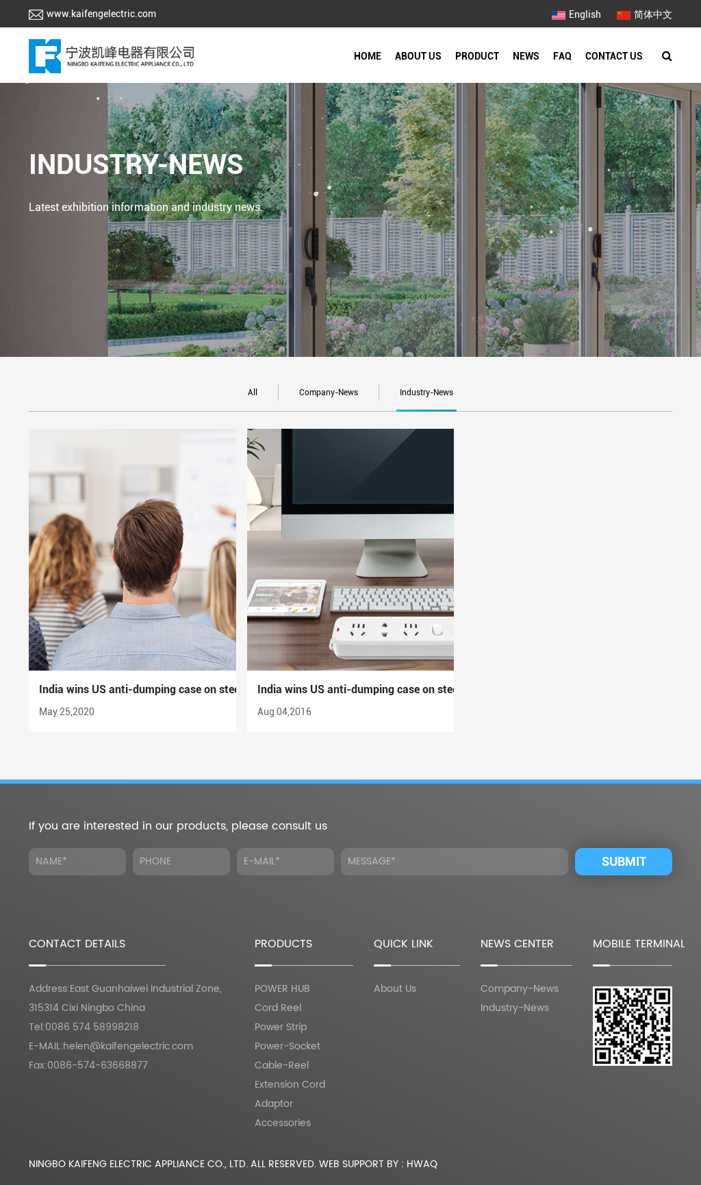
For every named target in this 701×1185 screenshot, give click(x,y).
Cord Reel (505, 78)
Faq (562, 56)
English (585, 14)
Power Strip (281, 1027)
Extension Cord (290, 1085)
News (526, 56)
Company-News (328, 392)
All (252, 392)
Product (477, 56)
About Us (418, 56)
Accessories (283, 1123)
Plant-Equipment (445, 78)
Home (367, 56)
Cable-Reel (282, 1065)
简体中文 (653, 14)
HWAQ (422, 1164)
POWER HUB (282, 989)
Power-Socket (287, 1046)
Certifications (447, 81)
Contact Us (614, 56)
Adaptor (274, 1104)
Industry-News (426, 392)
